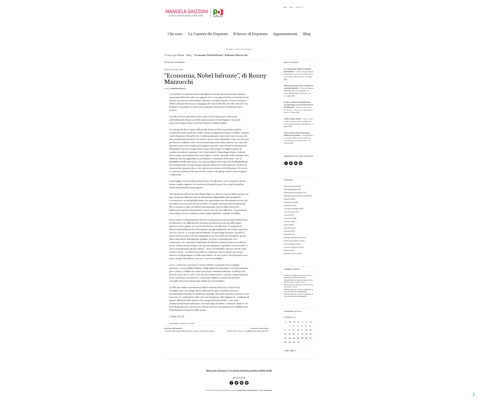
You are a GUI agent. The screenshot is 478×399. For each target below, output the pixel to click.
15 (289, 334)
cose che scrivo (289, 212)
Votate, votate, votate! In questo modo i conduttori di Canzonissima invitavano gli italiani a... (298, 121)
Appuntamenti (285, 34)
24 (298, 338)
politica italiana (289, 244)
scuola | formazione (291, 247)
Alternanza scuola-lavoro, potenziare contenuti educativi (298, 276)
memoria (287, 231)
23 (294, 338)
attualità (169, 62)
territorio (287, 250)
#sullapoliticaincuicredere (293, 193)
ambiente (287, 199)
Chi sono (175, 34)
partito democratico (291, 241)
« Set (286, 350)
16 (293, 334)
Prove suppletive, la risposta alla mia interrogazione (298, 291)
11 (302, 330)
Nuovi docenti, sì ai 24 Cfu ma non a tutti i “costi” (298, 281)
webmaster (268, 390)
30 (294, 342)
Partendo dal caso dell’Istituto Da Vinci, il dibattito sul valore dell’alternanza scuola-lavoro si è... (299, 91)
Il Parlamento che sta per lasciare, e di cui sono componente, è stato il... (298, 107)
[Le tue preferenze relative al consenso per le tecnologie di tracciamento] (473, 394)
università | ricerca (290, 254)
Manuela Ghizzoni (179, 88)
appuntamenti (289, 202)
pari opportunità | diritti (292, 238)
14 (285, 334)
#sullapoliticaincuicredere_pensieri (296, 196)
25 (302, 338)
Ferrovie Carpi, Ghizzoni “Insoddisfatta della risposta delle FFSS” (248, 330)
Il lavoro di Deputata (250, 34)
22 (290, 338)
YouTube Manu (241, 384)
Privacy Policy (241, 390)
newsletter (287, 234)
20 (310, 334)
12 (306, 330)
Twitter (236, 384)
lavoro (286, 225)
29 (290, 342)
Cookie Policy (252, 390)
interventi (287, 221)
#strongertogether (290, 189)
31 (298, 342)
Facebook (231, 384)
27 (310, 338)
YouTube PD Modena (247, 384)
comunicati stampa (291, 209)
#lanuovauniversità (291, 186)
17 (298, 334)
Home (285, 7)
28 (286, 342)
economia (180, 62)
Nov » (293, 350)
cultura (286, 215)
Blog (291, 7)
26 (306, 338)
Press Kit (299, 7)
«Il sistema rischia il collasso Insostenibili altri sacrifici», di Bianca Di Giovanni (189, 330)
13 (310, 330)
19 (306, 334)
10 (298, 330)
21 (285, 338)
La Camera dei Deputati (208, 34)
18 (302, 334)
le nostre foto (289, 228)
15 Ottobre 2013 (178, 70)
